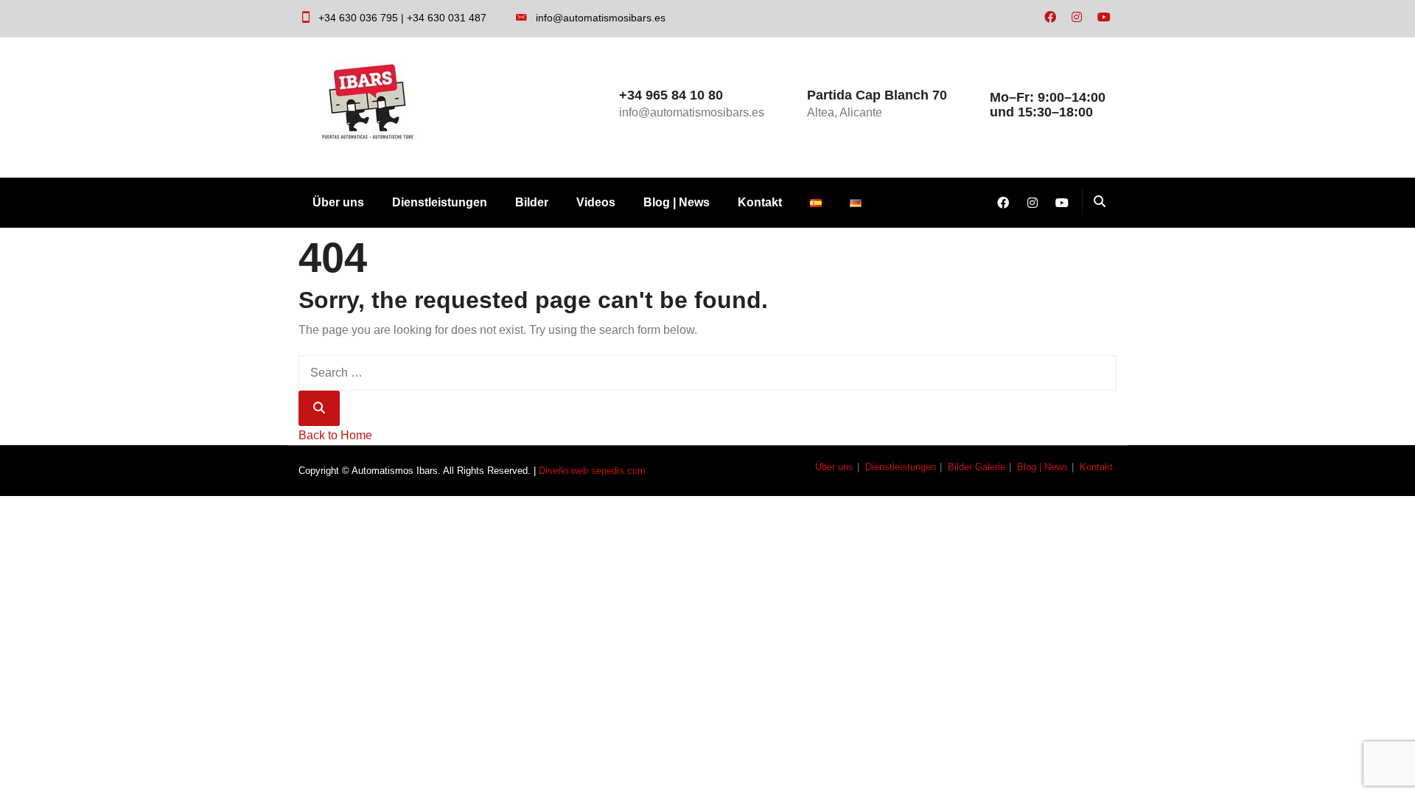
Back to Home (335, 435)
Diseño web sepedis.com (592, 470)
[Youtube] (1104, 17)
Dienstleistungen (439, 202)
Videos (595, 202)
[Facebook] (1050, 17)
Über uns (338, 202)
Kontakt (760, 202)
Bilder (531, 202)
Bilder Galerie (976, 466)
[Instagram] (1077, 17)
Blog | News (676, 202)
